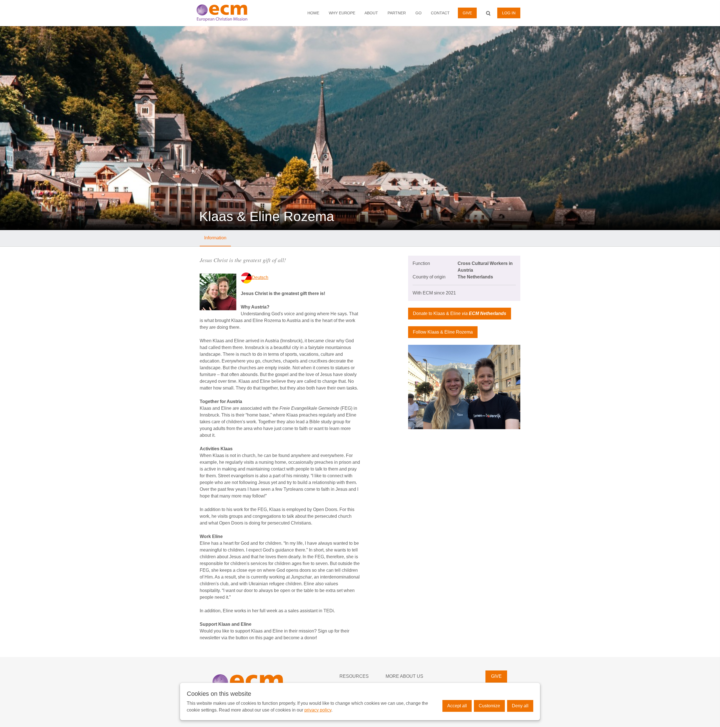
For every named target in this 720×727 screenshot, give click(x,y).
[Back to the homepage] (229, 12)
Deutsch (260, 277)
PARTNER (397, 13)
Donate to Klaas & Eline (459, 313)
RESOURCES (354, 676)
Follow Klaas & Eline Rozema (443, 332)
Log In (509, 13)
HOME (313, 13)
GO (418, 13)
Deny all (520, 705)
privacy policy (317, 710)
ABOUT (371, 13)
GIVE (467, 13)
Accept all (457, 705)
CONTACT (440, 13)
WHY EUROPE (342, 13)
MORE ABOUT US (404, 676)
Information (215, 237)
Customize (489, 705)
